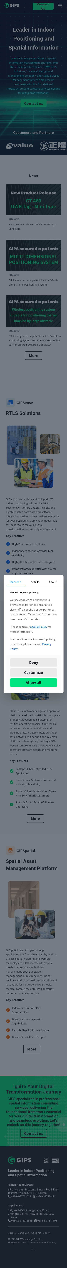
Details (35, 582)
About (53, 582)
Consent (15, 582)
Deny (33, 662)
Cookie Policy (38, 627)
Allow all (33, 682)
